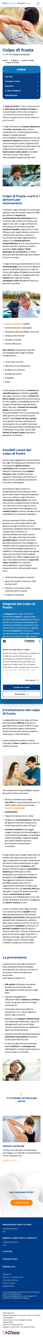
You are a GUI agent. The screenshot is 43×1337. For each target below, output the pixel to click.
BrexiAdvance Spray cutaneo (17, 1225)
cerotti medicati (13, 808)
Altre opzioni (30, 680)
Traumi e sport (10, 1259)
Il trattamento (13, 91)
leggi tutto (9, 1161)
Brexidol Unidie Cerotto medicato (20, 1238)
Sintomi (8, 77)
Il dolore (7, 1251)
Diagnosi (9, 86)
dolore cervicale (13, 324)
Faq (4, 1232)
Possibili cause (12, 81)
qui (27, 667)
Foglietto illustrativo (10, 1229)
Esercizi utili (9, 1267)
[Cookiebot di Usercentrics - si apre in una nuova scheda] (26, 641)
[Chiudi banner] (39, 641)
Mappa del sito (8, 1286)
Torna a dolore (21, 1203)
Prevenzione (11, 95)
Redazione (7, 1274)
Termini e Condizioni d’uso (13, 1277)
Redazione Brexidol (21, 54)
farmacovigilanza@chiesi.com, (13, 1296)
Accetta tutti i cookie (21, 687)
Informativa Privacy (10, 1280)
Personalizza (20, 694)
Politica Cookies (9, 1283)
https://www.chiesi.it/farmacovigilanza (16, 1298)
